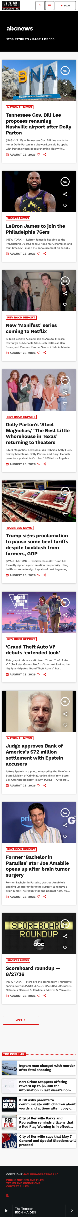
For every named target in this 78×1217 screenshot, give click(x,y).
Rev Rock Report (21, 317)
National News (19, 107)
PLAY (65, 5)
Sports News (18, 218)
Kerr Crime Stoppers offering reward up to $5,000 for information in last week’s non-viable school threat (45, 1088)
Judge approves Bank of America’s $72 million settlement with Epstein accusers (34, 755)
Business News (19, 528)
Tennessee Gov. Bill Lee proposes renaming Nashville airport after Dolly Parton (38, 124)
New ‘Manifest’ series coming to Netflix (31, 328)
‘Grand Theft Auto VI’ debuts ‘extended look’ (33, 650)
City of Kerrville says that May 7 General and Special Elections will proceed (47, 1141)
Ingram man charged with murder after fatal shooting (47, 1068)
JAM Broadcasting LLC (40, 1174)
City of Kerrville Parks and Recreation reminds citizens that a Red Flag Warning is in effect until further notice (46, 1124)
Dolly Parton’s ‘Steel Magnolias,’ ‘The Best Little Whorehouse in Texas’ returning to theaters (38, 433)
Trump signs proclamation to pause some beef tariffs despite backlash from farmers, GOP (37, 544)
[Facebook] (8, 1195)
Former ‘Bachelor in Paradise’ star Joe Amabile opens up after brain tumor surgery (38, 866)
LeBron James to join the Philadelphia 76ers (35, 229)
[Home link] (11, 5)
